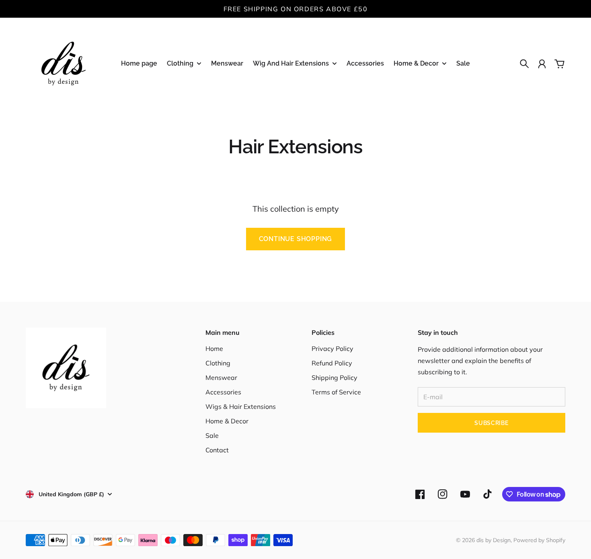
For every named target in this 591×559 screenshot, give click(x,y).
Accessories (223, 392)
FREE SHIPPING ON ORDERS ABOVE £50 (296, 9)
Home (214, 348)
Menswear (221, 377)
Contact (217, 450)
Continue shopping (295, 239)
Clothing (217, 363)
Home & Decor (226, 421)
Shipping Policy (334, 377)
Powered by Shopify (539, 540)
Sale (212, 435)
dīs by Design (493, 540)
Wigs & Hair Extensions (240, 406)
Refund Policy (332, 363)
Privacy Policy (332, 348)
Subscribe (491, 423)
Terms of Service (336, 392)
